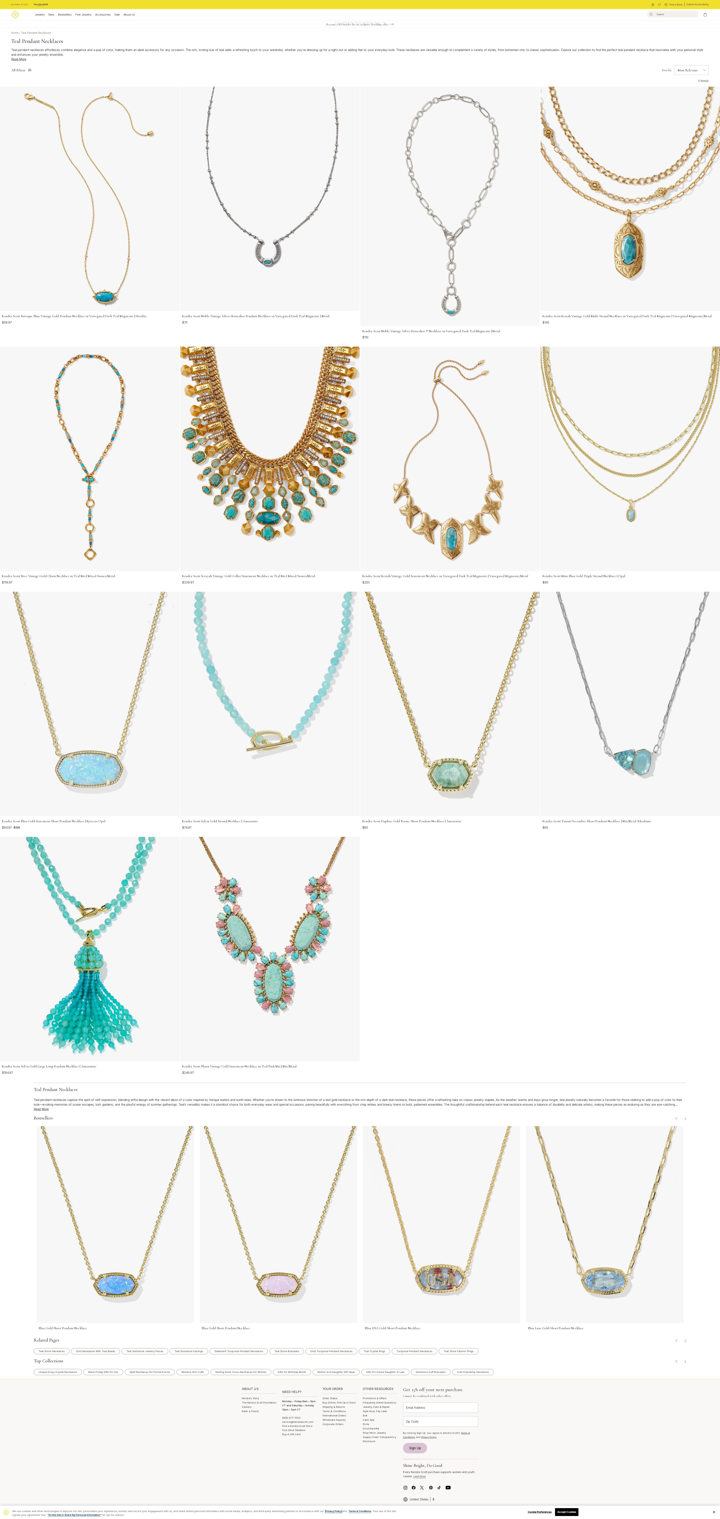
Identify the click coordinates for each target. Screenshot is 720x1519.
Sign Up (415, 1448)
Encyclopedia (371, 1428)
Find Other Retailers (293, 1430)
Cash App (369, 1419)
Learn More (419, 1476)
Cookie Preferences (540, 1511)
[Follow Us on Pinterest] (431, 1488)
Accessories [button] (103, 14)
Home (15, 32)
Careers (246, 1406)
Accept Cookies (566, 1511)
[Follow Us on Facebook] (414, 1488)
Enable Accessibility (698, 4)
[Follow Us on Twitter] (422, 1488)
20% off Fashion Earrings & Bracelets (357, 26)
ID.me (366, 1424)
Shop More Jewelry (374, 1432)
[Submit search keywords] (651, 14)
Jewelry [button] (40, 14)
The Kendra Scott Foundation (259, 1402)
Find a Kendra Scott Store (297, 1425)
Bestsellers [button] (65, 14)
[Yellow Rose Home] (41, 5)
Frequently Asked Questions (379, 1402)
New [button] (51, 14)
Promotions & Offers (374, 1398)
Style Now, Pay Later (375, 1411)
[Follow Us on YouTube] (448, 1488)
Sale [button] (117, 14)
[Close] (714, 1512)
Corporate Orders (333, 1424)
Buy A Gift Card (291, 1434)
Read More (18, 59)
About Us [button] (129, 14)
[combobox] (672, 14)
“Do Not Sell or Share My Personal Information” (74, 1514)
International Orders (334, 1415)
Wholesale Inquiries (334, 1419)
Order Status (330, 1398)
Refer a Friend (250, 1411)
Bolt (365, 1415)
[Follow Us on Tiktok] (439, 1488)
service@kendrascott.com (298, 1421)
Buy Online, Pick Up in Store (339, 1402)
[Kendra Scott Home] (19, 5)
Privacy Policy (428, 1437)
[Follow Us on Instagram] (405, 1488)
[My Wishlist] (659, 4)
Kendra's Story (250, 1398)
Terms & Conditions (334, 1411)
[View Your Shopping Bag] (705, 14)
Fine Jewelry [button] (83, 14)
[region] (360, 1512)
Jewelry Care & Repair (376, 1406)
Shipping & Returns (333, 1406)
